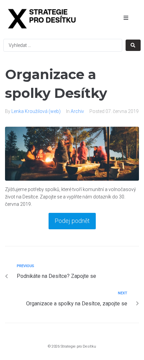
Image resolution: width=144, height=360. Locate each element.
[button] (126, 18)
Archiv (77, 111)
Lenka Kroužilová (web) (36, 111)
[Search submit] (133, 45)
